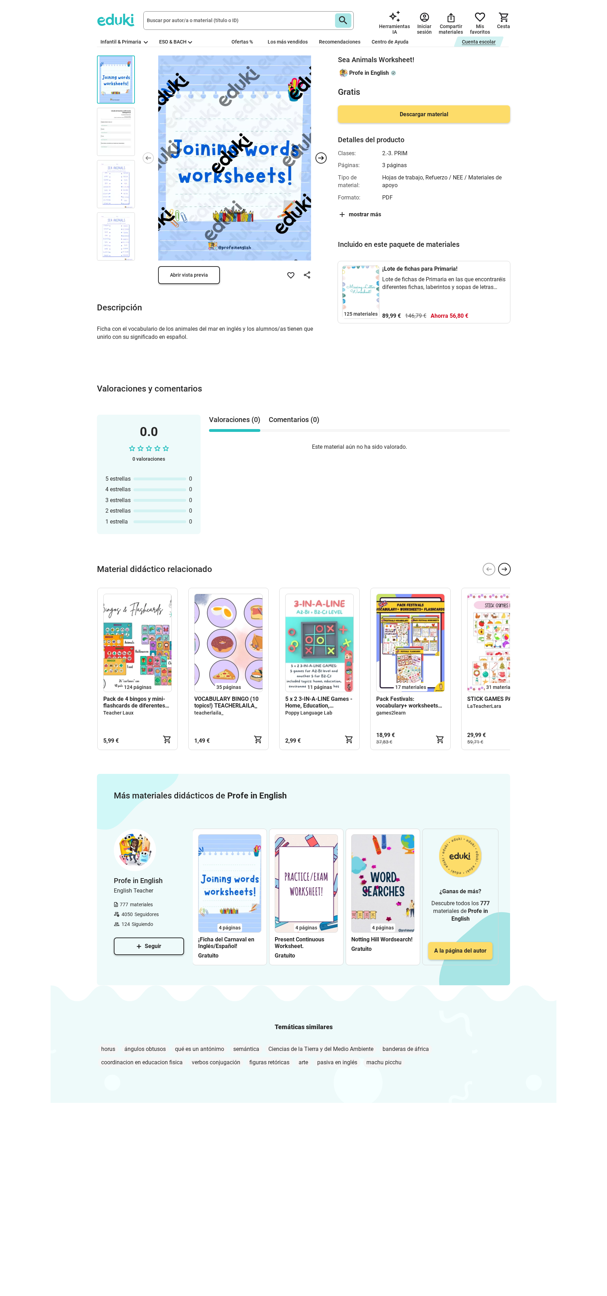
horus (108, 1049)
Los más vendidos (288, 42)
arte (303, 1062)
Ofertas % (242, 42)
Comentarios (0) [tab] (294, 419)
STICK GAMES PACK (493, 699)
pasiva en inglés (337, 1062)
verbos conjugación (216, 1062)
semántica (246, 1049)
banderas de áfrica (406, 1049)
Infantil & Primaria (121, 42)
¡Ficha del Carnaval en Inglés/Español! (226, 942)
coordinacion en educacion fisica (142, 1062)
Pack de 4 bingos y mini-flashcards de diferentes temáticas (134, 702)
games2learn (391, 713)
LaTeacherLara (484, 706)
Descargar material (424, 114)
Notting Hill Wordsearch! (381, 939)
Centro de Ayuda (390, 42)
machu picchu (384, 1062)
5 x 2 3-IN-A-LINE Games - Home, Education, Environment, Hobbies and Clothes (318, 702)
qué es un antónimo (199, 1049)
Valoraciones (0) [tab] (234, 419)
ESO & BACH (173, 42)
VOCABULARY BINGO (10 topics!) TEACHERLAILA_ (226, 702)
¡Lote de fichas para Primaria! (419, 268)
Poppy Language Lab (308, 713)
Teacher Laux (118, 713)
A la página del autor (460, 950)
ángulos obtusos (145, 1049)
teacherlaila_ (208, 713)
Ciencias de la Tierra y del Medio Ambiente (320, 1049)
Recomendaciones (339, 42)
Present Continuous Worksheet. (299, 942)
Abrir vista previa (189, 275)
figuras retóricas (269, 1062)
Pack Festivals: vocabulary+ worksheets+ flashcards (408, 702)
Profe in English (369, 73)
